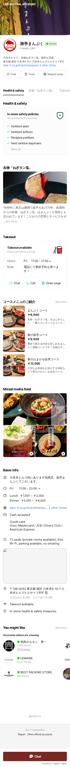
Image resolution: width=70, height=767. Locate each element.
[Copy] (46, 593)
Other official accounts (39, 734)
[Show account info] (51, 44)
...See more (10, 221)
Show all (15, 149)
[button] (29, 74)
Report (21, 734)
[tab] (13, 90)
